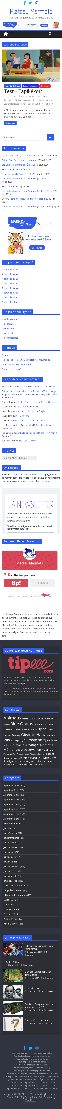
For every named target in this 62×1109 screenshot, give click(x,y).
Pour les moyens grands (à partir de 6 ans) (32, 1067)
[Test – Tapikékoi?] (31, 51)
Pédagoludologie (37, 754)
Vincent (24, 96)
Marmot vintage (11, 909)
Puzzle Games (10, 919)
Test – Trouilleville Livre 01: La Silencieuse (35, 386)
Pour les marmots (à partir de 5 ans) (31, 1065)
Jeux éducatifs (8, 333)
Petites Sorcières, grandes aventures (19, 160)
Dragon (50, 730)
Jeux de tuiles (9, 871)
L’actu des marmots (20, 1053)
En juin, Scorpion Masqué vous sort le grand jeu (25, 198)
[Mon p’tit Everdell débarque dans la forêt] (14, 970)
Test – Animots (30, 440)
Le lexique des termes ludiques (17, 364)
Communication (24, 100)
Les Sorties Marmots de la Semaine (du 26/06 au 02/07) (29, 178)
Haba (41, 734)
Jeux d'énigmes (10, 842)
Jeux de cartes (8, 328)
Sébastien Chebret (45, 104)
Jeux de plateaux (30, 86)
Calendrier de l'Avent (11, 730)
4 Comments (47, 1023)
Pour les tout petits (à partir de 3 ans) (32, 1059)
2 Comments (28, 965)
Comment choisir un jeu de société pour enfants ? (27, 1073)
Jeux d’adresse (9, 323)
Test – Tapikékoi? (23, 91)
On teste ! (45, 86)
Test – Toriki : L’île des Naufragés (29, 411)
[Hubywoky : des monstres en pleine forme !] (14, 944)
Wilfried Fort (36, 764)
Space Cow (48, 758)
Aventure (49, 718)
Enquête (7, 735)
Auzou (41, 718)
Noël (20, 750)
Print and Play (9, 754)
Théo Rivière (22, 764)
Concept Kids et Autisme (36, 1020)
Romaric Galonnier (28, 104)
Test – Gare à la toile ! (27, 406)
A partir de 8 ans (10, 297)
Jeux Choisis (9, 828)
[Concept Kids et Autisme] (14, 1018)
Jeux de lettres (10, 861)
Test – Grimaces (32, 988)
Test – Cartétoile (10, 169)
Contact (5, 355)
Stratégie (8, 761)
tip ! (23, 683)
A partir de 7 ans (10, 292)
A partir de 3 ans (10, 274)
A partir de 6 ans (10, 288)
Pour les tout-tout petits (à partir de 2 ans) (32, 1056)
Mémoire (10, 749)
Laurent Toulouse (11, 104)
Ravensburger (10, 758)
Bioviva (6, 724)
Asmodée (26, 719)
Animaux (12, 718)
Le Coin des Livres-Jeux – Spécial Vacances (22, 155)
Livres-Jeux (8, 899)
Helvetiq (51, 735)
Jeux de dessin (10, 856)
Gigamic (28, 734)
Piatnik (45, 749)
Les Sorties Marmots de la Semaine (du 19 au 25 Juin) (28, 191)
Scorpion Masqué (29, 758)
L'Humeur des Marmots (15, 895)
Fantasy (16, 735)
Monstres (46, 745)
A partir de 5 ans (13, 86)
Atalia (34, 718)
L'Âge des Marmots (13, 890)
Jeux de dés (9, 852)
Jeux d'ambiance (11, 837)
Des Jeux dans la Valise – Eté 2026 (18, 174)
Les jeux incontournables (41, 1053)
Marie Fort (21, 745)
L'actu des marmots (13, 885)
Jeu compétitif (16, 740)
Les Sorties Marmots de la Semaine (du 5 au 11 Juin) (27, 206)
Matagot (34, 745)
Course (33, 729)
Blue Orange (22, 723)
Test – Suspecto (10, 186)
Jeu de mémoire (45, 100)
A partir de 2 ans (10, 269)
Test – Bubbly (12, 962)
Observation (32, 749)
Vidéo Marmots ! (11, 923)
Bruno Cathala (47, 724)
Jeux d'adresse (10, 833)
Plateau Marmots (31, 11)
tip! (16, 583)
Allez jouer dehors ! (12, 823)
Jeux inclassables (10, 337)
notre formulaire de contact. (38, 481)
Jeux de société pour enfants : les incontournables (26, 359)
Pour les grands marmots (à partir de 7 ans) (31, 1070)
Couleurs (25, 729)
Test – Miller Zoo (21, 415)
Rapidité (49, 753)
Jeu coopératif (34, 739)
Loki (12, 744)
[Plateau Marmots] (5, 34)
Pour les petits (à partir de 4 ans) (32, 1062)
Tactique (17, 761)
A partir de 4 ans (10, 278)
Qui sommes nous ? (11, 369)
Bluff (37, 724)
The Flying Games (29, 761)
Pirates (52, 749)
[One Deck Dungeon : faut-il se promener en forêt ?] (14, 1002)
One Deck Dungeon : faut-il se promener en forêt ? (39, 1005)
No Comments (47, 991)
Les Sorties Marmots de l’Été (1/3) (18, 164)
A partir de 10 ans (10, 302)
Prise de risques (23, 754)
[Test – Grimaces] (14, 986)
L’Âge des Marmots (47, 1079)
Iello (6, 740)
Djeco (35, 100)
